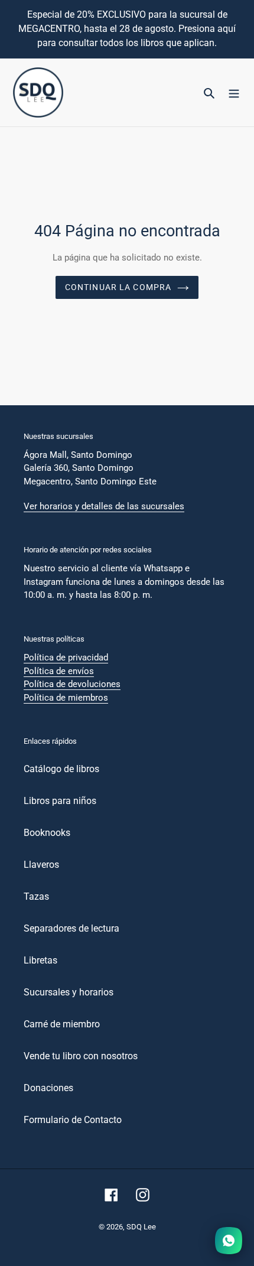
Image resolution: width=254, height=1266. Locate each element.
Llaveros (41, 864)
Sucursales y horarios (68, 992)
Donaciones (48, 1087)
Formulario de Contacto (73, 1119)
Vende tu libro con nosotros (81, 1056)
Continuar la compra (118, 287)
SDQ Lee (141, 1226)
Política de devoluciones (72, 684)
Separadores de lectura (71, 928)
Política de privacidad (66, 657)
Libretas (40, 960)
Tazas (36, 896)
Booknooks (47, 832)
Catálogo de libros (61, 768)
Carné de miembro (62, 1024)
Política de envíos (59, 671)
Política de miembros (66, 697)
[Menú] (234, 93)
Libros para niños (60, 800)
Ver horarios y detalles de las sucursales (104, 506)
